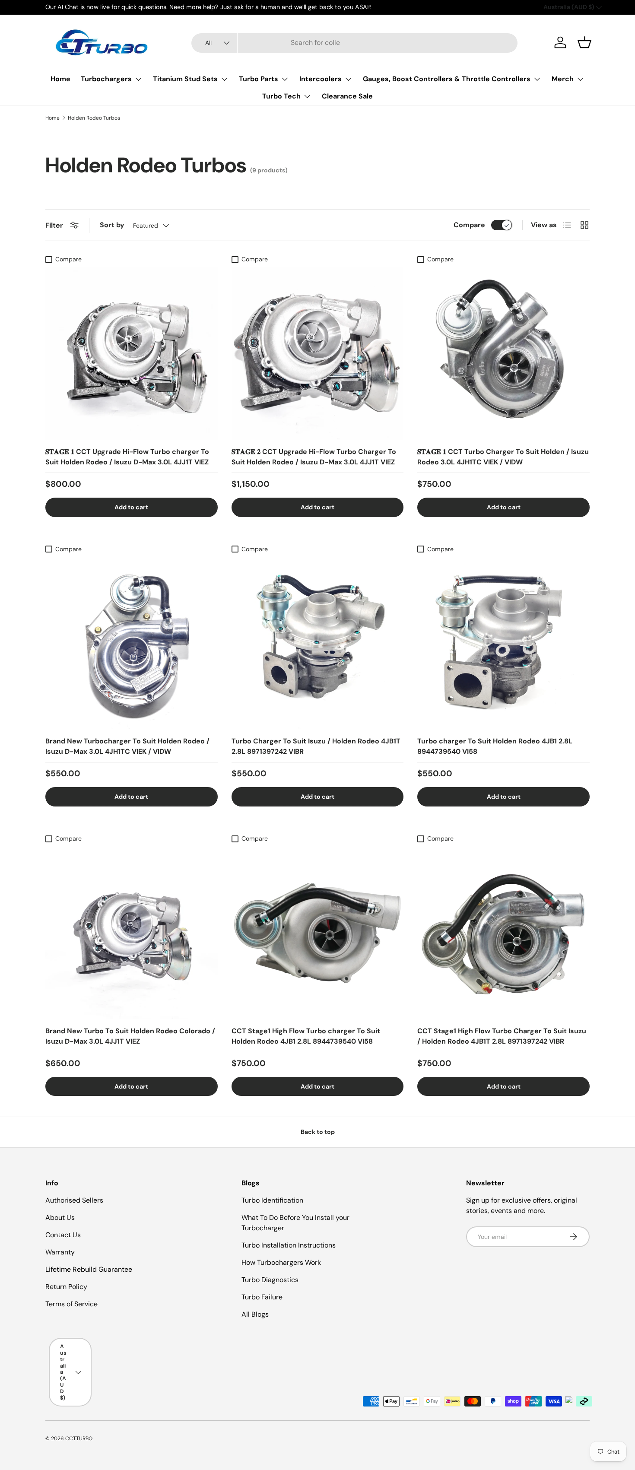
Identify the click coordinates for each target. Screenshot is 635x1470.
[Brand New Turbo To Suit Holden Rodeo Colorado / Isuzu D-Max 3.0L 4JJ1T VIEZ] (131, 933)
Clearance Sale (347, 96)
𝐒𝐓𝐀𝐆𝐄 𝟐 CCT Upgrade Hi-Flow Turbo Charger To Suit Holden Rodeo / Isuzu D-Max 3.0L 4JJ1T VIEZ (314, 457)
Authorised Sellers (74, 1200)
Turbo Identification (272, 1200)
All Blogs (255, 1314)
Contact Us (63, 1234)
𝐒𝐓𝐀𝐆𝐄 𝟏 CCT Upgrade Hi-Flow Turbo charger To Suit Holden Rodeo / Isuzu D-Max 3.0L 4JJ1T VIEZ (127, 457)
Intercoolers (320, 78)
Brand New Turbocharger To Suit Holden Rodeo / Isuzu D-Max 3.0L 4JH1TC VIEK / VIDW (127, 746)
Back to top (318, 1132)
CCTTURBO (78, 1438)
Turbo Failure (262, 1297)
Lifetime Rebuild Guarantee (88, 1269)
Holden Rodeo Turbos (94, 118)
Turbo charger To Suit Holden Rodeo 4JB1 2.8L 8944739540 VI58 (494, 746)
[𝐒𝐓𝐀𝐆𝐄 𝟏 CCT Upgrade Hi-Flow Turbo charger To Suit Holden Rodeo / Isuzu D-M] (131, 353)
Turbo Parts (258, 78)
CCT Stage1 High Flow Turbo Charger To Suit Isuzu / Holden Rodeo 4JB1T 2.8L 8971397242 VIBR (501, 1036)
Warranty (60, 1252)
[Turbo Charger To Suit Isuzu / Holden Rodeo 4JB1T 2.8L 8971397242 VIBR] (318, 643)
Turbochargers (106, 78)
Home (60, 78)
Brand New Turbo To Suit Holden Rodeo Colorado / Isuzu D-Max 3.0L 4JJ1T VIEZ (130, 1036)
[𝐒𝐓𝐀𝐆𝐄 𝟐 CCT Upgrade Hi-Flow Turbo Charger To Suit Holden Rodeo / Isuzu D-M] (318, 353)
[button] (584, 42)
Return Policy (66, 1286)
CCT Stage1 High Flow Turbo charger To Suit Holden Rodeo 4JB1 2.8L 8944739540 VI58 (306, 1036)
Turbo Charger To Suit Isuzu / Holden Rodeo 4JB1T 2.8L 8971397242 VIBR (316, 746)
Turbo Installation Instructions (288, 1245)
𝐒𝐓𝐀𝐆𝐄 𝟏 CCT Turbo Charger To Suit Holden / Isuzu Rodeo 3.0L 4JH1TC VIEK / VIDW (503, 457)
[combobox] (354, 42)
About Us (60, 1217)
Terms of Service (71, 1303)
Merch (563, 78)
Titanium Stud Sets (185, 78)
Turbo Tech (281, 96)
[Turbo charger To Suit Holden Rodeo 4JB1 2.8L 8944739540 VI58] (503, 643)
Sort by (112, 224)
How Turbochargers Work (281, 1262)
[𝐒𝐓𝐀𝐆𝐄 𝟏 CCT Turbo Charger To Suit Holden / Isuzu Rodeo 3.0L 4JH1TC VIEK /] (503, 353)
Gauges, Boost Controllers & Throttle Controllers (446, 78)
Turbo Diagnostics (269, 1279)
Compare (469, 224)
